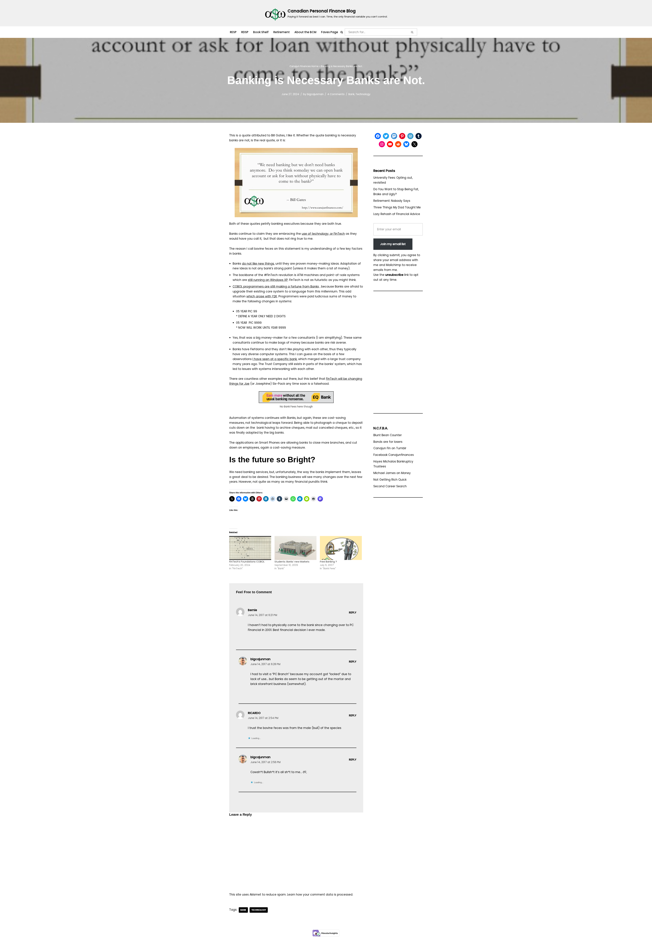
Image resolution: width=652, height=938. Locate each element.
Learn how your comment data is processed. (320, 894)
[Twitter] (386, 136)
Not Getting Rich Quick (389, 480)
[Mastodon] (394, 136)
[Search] (341, 32)
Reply (352, 612)
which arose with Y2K (261, 296)
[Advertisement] (398, 354)
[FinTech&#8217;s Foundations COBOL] (250, 548)
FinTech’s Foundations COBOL (247, 561)
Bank (351, 94)
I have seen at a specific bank (274, 359)
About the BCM (305, 32)
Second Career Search (390, 486)
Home (315, 66)
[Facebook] (378, 136)
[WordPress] (410, 136)
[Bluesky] (406, 144)
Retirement (281, 32)
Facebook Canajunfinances (393, 455)
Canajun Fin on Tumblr (389, 448)
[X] (414, 144)
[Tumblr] (418, 136)
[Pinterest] (402, 136)
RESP (233, 32)
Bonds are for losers (387, 442)
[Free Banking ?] (341, 548)
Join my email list (393, 244)
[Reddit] (398, 144)
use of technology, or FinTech (323, 234)
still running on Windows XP (268, 280)
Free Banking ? (328, 561)
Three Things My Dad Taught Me (397, 207)
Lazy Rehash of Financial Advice (396, 214)
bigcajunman (315, 94)
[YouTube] (390, 144)
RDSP (244, 32)
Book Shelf (261, 32)
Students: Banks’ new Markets (292, 561)
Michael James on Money (392, 473)
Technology (363, 94)
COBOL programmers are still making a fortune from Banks (276, 286)
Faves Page (329, 32)
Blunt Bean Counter (387, 435)
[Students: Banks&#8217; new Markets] (295, 548)
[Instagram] (382, 144)
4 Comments (336, 94)
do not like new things (258, 264)
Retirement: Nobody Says (391, 201)
